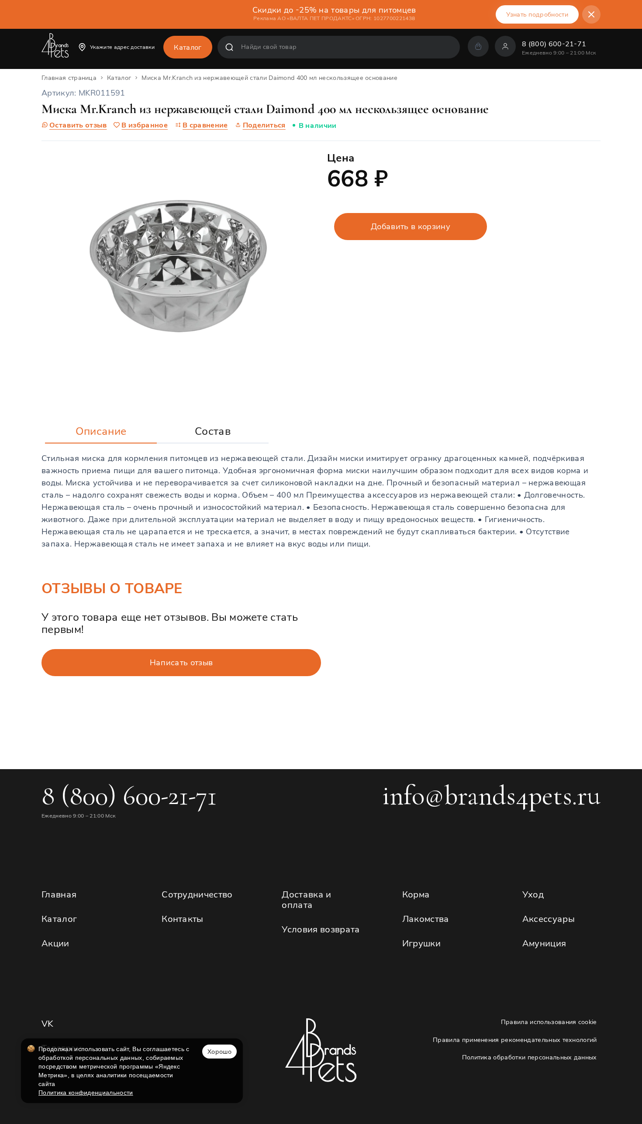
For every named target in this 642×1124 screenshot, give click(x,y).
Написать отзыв (181, 662)
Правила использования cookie (549, 1022)
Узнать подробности (537, 14)
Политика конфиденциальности (85, 1092)
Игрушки (421, 943)
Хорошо (219, 1051)
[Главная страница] (55, 49)
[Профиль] (505, 46)
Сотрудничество (197, 894)
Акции (55, 943)
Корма (416, 894)
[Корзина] (478, 46)
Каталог (59, 918)
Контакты (183, 918)
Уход (533, 894)
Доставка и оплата (306, 899)
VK (47, 1023)
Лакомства (425, 918)
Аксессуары (548, 918)
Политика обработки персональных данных (529, 1057)
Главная (58, 894)
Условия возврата (321, 929)
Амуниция (544, 943)
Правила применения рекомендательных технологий (515, 1040)
